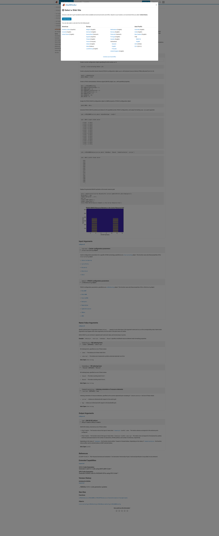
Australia (137, 29)
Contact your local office (109, 56)
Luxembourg (89, 48)
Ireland (88, 44)
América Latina (66, 29)
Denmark (88, 32)
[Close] (156, 5)
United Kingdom (114, 51)
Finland (88, 39)
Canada (64, 32)
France (88, 41)
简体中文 (138, 39)
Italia (87, 46)
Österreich (113, 34)
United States (65, 34)
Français (114, 48)
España (88, 36)
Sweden (112, 39)
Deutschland (89, 34)
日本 (136, 44)
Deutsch (114, 44)
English (114, 46)
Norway (112, 32)
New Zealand (138, 34)
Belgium (88, 29)
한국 (136, 46)
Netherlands (113, 29)
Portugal (112, 36)
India (136, 32)
